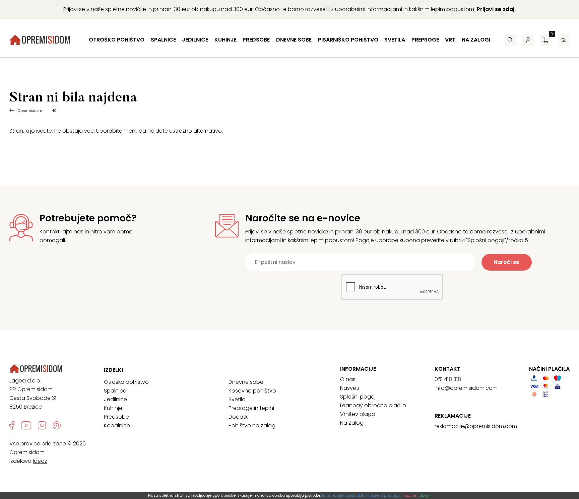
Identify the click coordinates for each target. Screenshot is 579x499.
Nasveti (349, 388)
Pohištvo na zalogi (252, 425)
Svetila (394, 40)
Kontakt (447, 369)
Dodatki (239, 417)
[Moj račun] (528, 40)
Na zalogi (476, 40)
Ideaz (40, 461)
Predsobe (256, 40)
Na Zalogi (352, 423)
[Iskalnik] (510, 40)
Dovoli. (425, 495)
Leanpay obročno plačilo (373, 405)
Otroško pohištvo (116, 40)
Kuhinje (225, 40)
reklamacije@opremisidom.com (476, 426)
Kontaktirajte (56, 231)
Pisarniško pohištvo (348, 40)
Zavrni (410, 495)
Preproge (425, 40)
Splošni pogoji (358, 397)
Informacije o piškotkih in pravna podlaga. (361, 495)
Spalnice (163, 40)
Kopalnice (117, 425)
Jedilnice (195, 40)
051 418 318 (448, 379)
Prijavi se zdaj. (496, 9)
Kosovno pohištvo (252, 391)
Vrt (450, 40)
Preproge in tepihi (251, 408)
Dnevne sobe (294, 40)
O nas (348, 379)
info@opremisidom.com (466, 388)
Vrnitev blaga (357, 414)
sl (563, 40)
